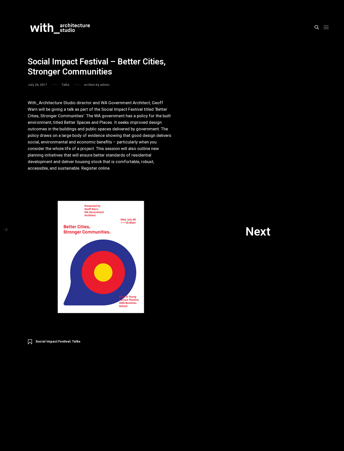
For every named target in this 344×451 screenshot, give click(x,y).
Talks (76, 341)
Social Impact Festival (53, 341)
